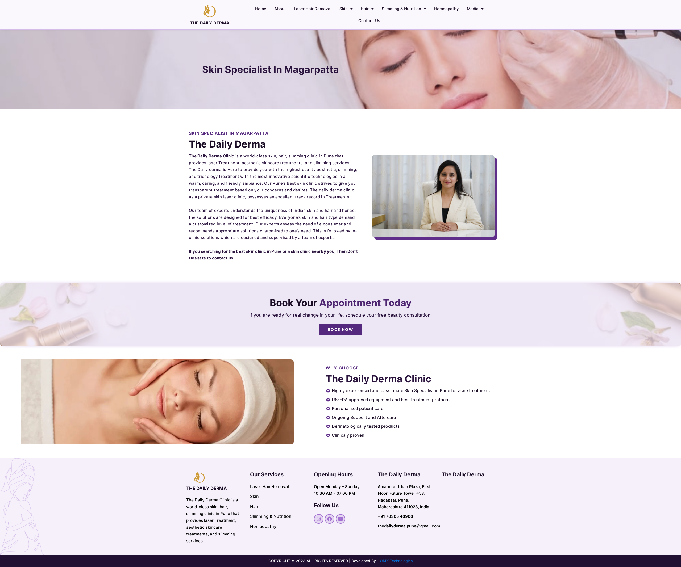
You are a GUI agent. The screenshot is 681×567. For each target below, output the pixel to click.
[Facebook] (329, 519)
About (280, 8)
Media (473, 8)
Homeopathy (446, 8)
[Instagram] (318, 519)
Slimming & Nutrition (401, 8)
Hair (365, 8)
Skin (343, 8)
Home (260, 8)
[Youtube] (340, 519)
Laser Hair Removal (312, 8)
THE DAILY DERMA (209, 23)
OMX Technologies (396, 560)
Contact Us (369, 20)
